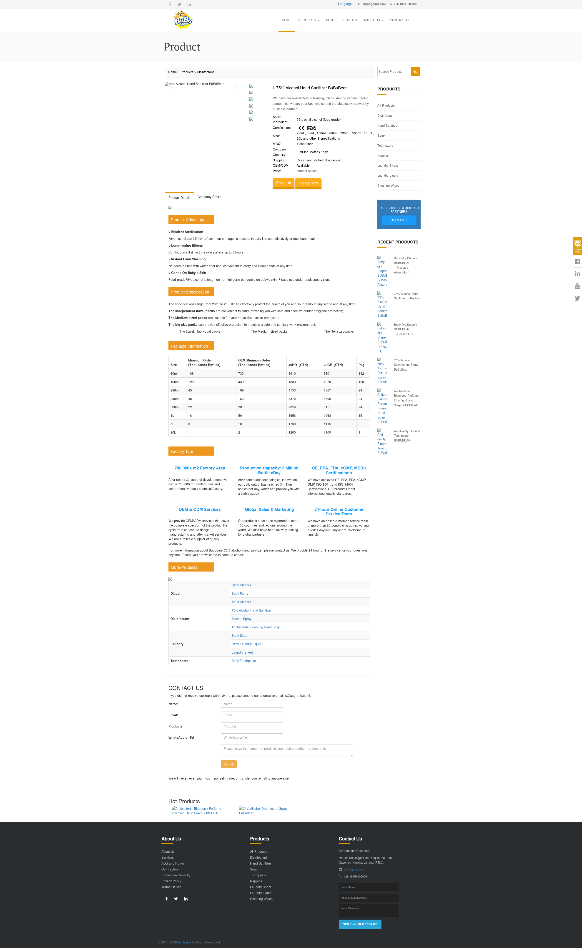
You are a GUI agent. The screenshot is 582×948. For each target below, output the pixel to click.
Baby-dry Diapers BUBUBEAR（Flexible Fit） (405, 329)
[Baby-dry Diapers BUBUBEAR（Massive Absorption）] (382, 271)
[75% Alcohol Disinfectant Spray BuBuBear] (269, 810)
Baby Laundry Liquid (246, 644)
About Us (168, 851)
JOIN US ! (399, 220)
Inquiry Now (308, 182)
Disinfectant (205, 72)
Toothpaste (385, 145)
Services (167, 857)
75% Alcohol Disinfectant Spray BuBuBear (406, 364)
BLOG (330, 20)
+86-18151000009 (405, 4)
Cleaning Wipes (388, 185)
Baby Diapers (241, 585)
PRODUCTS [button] (307, 20)
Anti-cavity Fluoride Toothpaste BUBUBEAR (407, 435)
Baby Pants (240, 593)
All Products (386, 105)
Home (172, 72)
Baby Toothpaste (244, 660)
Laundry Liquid (387, 175)
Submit (229, 764)
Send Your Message (360, 924)
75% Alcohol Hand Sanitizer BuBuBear (407, 296)
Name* (173, 704)
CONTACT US (400, 20)
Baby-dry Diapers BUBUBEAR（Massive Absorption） (405, 265)
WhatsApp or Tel (181, 737)
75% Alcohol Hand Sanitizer (251, 610)
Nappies (383, 155)
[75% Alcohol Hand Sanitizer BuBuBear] (382, 304)
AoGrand (184, 942)
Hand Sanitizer (387, 125)
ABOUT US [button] (372, 20)
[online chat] (577, 246)
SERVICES (349, 20)
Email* (173, 715)
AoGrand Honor (172, 863)
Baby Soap (239, 635)
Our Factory (170, 869)
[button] (170, 84)
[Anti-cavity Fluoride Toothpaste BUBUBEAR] (382, 442)
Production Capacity (175, 875)
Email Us (283, 182)
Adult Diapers (241, 601)
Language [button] (345, 3)
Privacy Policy (171, 881)
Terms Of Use (171, 887)
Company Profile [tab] (209, 196)
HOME (286, 20)
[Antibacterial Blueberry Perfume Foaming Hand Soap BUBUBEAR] (202, 810)
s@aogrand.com (374, 4)
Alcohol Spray (241, 618)
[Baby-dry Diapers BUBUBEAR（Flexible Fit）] (382, 337)
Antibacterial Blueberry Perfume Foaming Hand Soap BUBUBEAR (406, 398)
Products (187, 72)
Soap (381, 135)
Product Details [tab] (179, 197)
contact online (307, 170)
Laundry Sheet (242, 652)
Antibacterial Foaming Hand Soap (256, 627)
